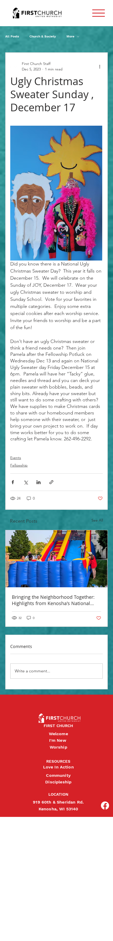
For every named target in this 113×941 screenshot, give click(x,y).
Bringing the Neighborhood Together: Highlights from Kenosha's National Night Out (53, 600)
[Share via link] (51, 482)
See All (97, 520)
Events (15, 457)
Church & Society (42, 36)
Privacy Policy (4, 931)
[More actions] (99, 66)
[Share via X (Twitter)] (25, 482)
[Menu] (98, 13)
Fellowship (19, 465)
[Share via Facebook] (12, 482)
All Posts (12, 36)
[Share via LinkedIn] (38, 482)
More (70, 36)
